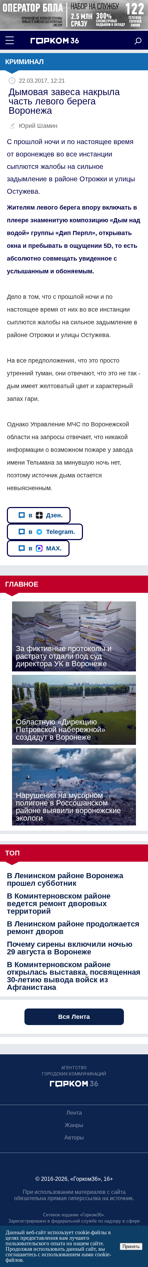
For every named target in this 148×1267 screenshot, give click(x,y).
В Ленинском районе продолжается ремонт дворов (73, 927)
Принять (131, 1246)
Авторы (74, 1138)
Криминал (24, 61)
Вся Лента (74, 1016)
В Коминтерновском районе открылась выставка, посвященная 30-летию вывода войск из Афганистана (73, 976)
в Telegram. (52, 531)
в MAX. (45, 548)
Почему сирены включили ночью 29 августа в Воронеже (70, 948)
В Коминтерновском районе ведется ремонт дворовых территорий (58, 903)
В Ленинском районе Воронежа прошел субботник (65, 879)
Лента (74, 1113)
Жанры (74, 1125)
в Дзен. (46, 515)
